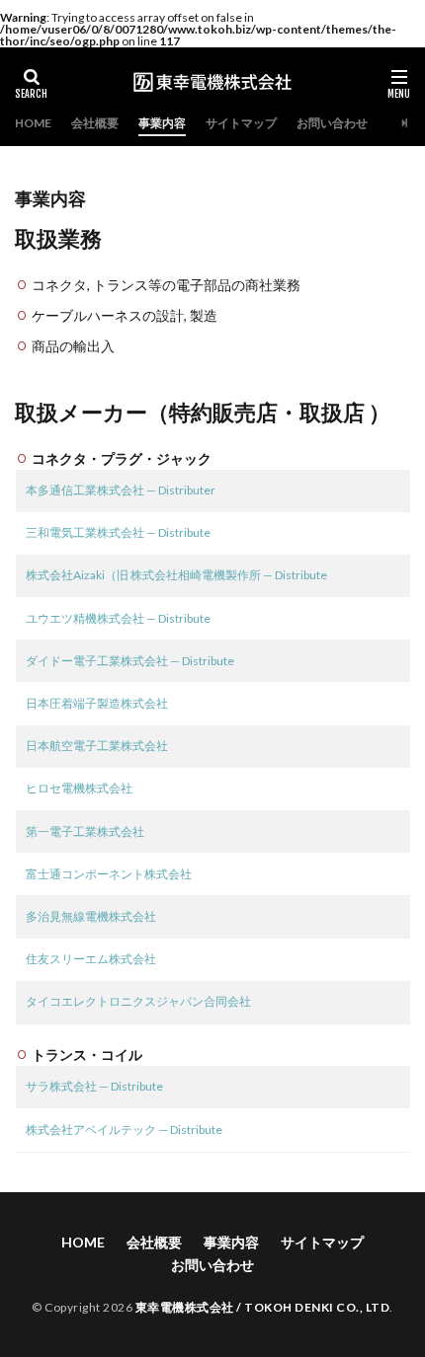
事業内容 (162, 122)
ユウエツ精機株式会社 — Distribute (118, 618)
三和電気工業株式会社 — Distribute (118, 532)
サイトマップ (241, 122)
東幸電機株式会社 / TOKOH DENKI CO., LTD (262, 1307)
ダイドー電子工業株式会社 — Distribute (130, 660)
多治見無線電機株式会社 (91, 916)
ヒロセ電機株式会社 (79, 788)
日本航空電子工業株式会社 (97, 745)
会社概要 (95, 122)
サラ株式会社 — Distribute (94, 1086)
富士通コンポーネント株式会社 (109, 874)
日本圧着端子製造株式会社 (97, 703)
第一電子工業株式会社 (85, 831)
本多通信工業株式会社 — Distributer (120, 490)
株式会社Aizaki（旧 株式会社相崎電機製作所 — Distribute (176, 574)
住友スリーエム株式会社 (91, 958)
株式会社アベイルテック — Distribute (124, 1129)
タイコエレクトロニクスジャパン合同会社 (138, 1001)
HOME (33, 122)
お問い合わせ (332, 122)
